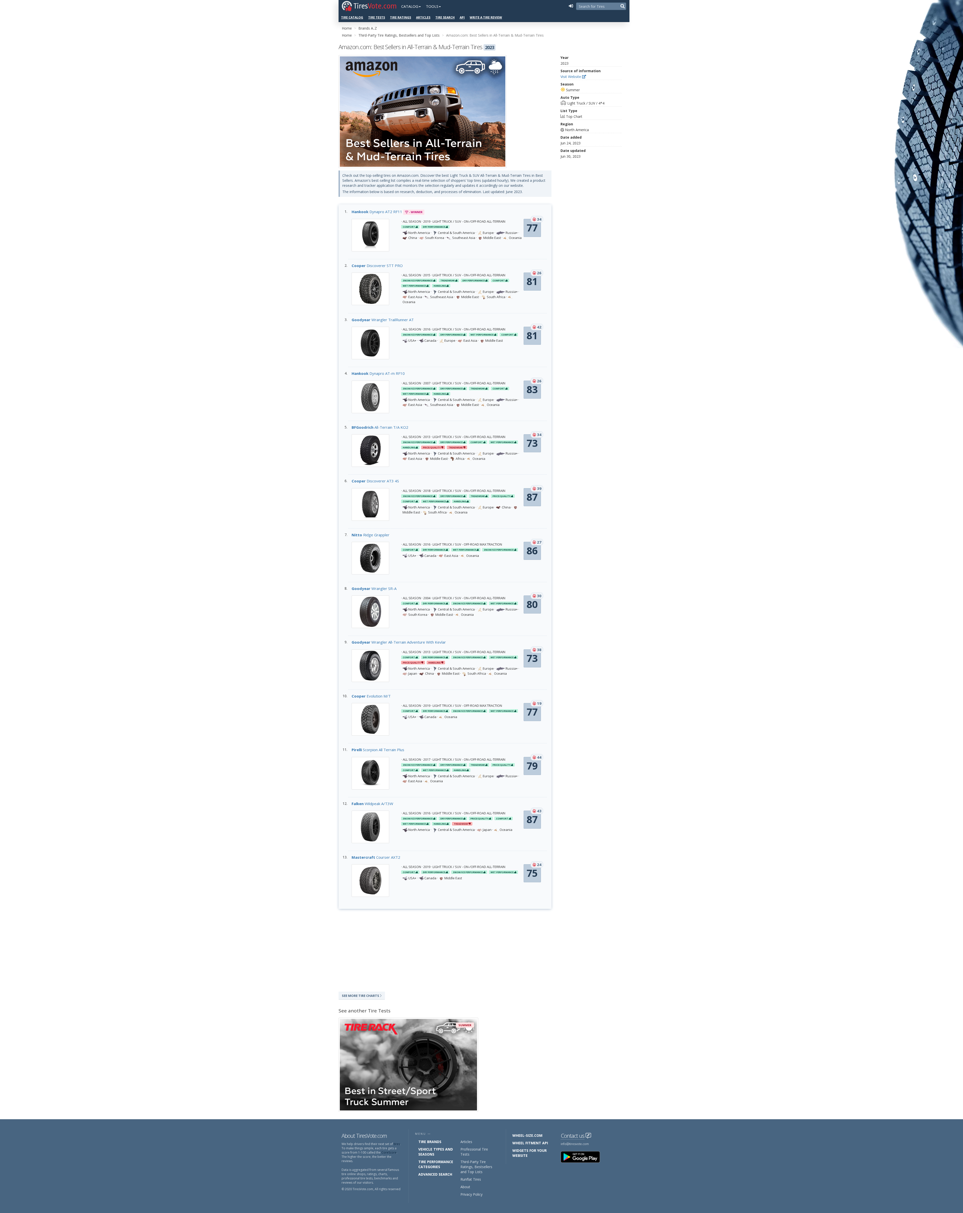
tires (397, 1144)
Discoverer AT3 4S (375, 480)
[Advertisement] (445, 949)
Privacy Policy (471, 1194)
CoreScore (388, 1152)
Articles (423, 17)
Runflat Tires (470, 1179)
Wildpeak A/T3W (372, 803)
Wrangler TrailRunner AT (383, 319)
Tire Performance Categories (435, 1164)
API (462, 17)
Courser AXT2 (376, 857)
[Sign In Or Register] (571, 6)
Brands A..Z (367, 28)
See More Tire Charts (361, 995)
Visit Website (571, 76)
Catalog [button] (409, 6)
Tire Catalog (352, 17)
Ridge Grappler (370, 534)
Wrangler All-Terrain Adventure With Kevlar (399, 642)
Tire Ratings (400, 17)
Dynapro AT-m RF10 (378, 373)
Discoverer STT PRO (377, 265)
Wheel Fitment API (530, 1143)
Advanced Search (435, 1174)
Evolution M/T (371, 696)
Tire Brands (429, 1141)
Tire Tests (376, 17)
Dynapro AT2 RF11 (377, 211)
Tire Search (445, 17)
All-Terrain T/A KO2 (380, 427)
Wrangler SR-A (374, 588)
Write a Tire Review (486, 17)
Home (347, 28)
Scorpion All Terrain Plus (378, 749)
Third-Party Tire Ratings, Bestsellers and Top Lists (399, 35)
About (465, 1186)
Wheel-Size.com (527, 1135)
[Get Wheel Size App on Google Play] (583, 1157)
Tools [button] (432, 6)
